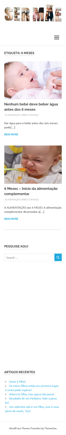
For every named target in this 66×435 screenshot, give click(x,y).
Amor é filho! (17, 381)
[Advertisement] (33, 315)
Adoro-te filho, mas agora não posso (31, 394)
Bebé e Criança (30, 114)
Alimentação (12, 114)
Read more (11, 134)
